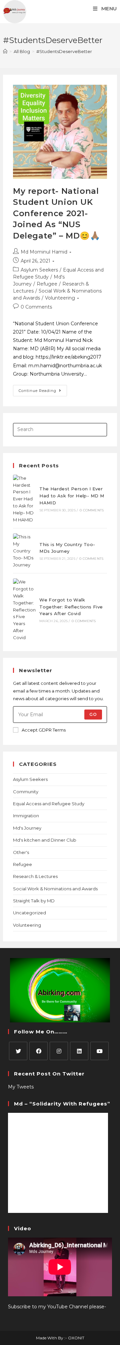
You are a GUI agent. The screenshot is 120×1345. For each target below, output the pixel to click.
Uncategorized (29, 912)
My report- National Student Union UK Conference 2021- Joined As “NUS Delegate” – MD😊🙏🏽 (56, 213)
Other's (21, 852)
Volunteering (60, 298)
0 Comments (36, 307)
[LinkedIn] (79, 1051)
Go (93, 714)
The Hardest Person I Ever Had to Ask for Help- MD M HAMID (71, 495)
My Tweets (21, 1087)
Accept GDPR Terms (44, 730)
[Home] (5, 51)
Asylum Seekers (39, 270)
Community (25, 791)
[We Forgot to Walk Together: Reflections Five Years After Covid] (24, 609)
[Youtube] (99, 1051)
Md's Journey (27, 828)
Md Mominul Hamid (44, 252)
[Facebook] (38, 1051)
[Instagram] (59, 1051)
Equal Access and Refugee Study (48, 803)
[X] (18, 1051)
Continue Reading (43, 389)
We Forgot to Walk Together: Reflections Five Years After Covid (71, 606)
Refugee (47, 284)
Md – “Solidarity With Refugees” (62, 1103)
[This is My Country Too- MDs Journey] (24, 550)
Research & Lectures (35, 876)
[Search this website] (60, 429)
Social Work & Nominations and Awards (55, 888)
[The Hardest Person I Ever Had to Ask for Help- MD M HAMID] (24, 499)
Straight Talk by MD (34, 900)
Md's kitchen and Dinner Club (44, 840)
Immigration (26, 815)
